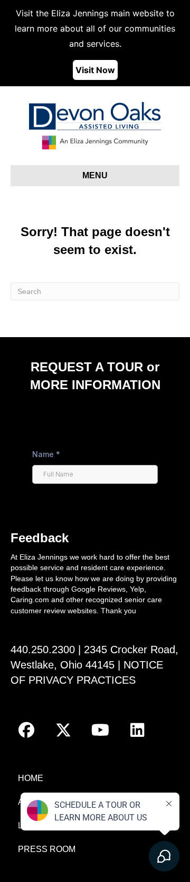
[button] (26, 730)
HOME (30, 778)
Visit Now (95, 70)
